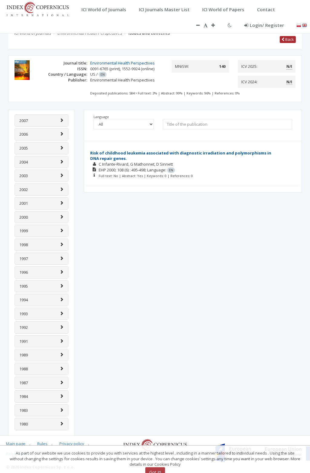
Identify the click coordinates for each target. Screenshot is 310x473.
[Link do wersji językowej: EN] (304, 25)
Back (289, 39)
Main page (15, 443)
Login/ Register (267, 25)
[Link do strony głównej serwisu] (37, 8)
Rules (42, 443)
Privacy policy (71, 443)
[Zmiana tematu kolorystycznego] (229, 25)
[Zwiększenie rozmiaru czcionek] (216, 25)
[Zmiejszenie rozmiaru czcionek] (195, 25)
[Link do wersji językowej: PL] (298, 25)
